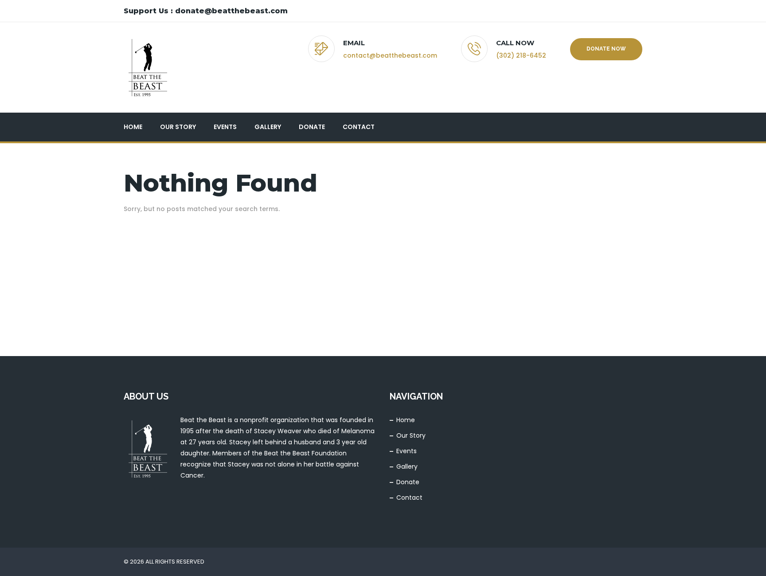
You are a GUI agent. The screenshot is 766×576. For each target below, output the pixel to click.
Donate (312, 126)
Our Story (178, 126)
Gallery (267, 126)
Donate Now (606, 49)
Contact (359, 126)
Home (133, 126)
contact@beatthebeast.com (390, 55)
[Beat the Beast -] (147, 67)
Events (225, 126)
